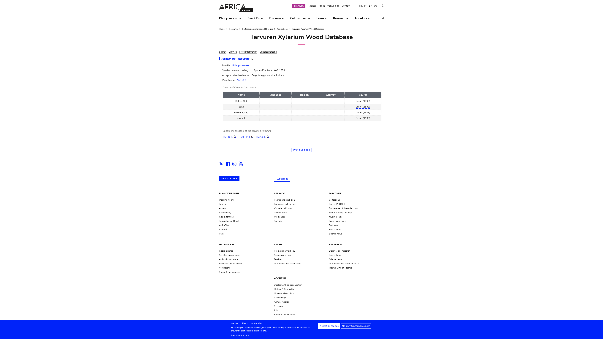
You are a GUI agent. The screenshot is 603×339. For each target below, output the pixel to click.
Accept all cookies (329, 326)
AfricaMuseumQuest (229, 221)
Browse (233, 51)
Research (233, 29)
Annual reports (281, 301)
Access (222, 208)
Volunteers (224, 267)
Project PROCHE (337, 204)
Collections (282, 29)
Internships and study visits (287, 263)
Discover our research (339, 250)
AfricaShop (224, 225)
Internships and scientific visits (344, 263)
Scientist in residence (229, 255)
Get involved (227, 244)
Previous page (301, 150)
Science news (335, 233)
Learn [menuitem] (320, 19)
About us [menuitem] (361, 19)
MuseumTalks (335, 216)
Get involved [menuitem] (298, 19)
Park (221, 233)
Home (222, 29)
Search (222, 51)
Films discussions (337, 221)
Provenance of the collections (343, 208)
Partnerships (280, 297)
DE (375, 6)
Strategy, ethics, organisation (288, 284)
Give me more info (240, 335)
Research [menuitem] (339, 19)
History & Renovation (284, 289)
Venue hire (333, 6)
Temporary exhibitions (285, 204)
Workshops (279, 216)
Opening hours (226, 199)
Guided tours (280, 212)
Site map (278, 306)
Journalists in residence (230, 263)
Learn (278, 244)
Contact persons (268, 51)
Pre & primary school (284, 250)
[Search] (383, 18)
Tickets (222, 204)
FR (365, 6)
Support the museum (229, 272)
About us (280, 278)
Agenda (312, 6)
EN (370, 6)
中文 (381, 6)
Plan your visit (229, 193)
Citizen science (226, 250)
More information (248, 51)
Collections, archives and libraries (257, 29)
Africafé (223, 229)
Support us (282, 178)
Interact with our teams (340, 267)
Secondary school (282, 255)
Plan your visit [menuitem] (229, 19)
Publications (335, 229)
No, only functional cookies (356, 326)
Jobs (276, 310)
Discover (335, 193)
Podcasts (333, 225)
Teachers (278, 259)
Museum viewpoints (284, 293)
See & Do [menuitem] (254, 19)
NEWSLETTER (229, 178)
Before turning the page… (341, 212)
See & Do (279, 193)
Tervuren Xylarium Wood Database (308, 29)
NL (361, 6)
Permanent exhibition (284, 199)
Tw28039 (261, 137)
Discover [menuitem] (275, 19)
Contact (346, 6)
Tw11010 (228, 137)
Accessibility (225, 212)
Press (322, 6)
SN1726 (241, 80)
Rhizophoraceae (240, 65)
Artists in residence (228, 259)
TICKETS (299, 6)
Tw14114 (244, 137)
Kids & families (226, 216)
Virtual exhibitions (283, 208)
